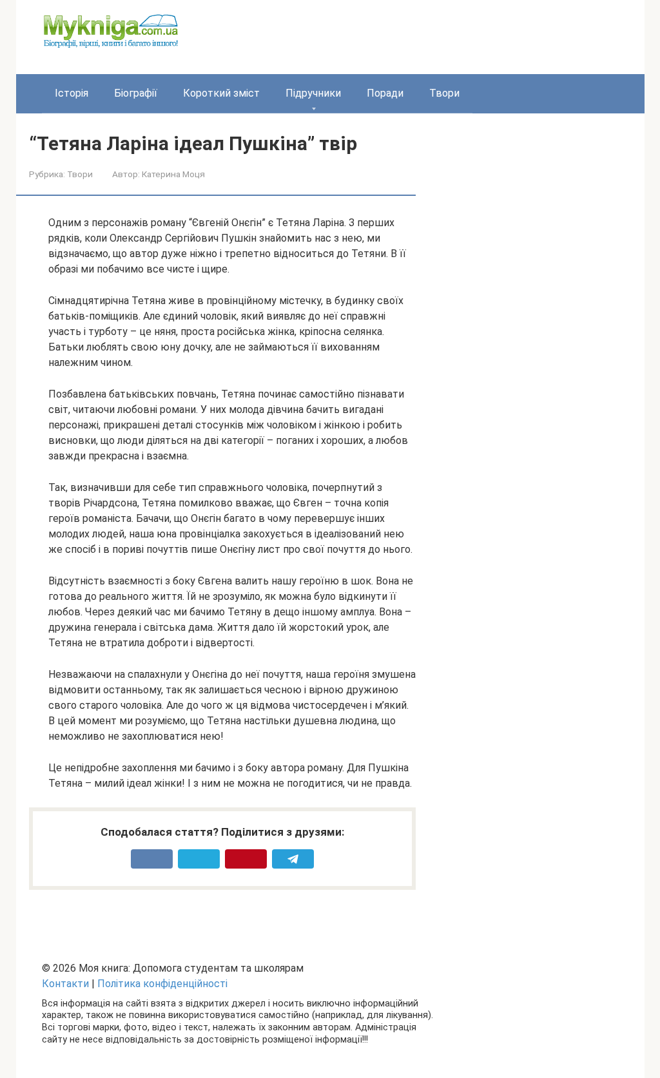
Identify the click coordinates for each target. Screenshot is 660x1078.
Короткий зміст (221, 93)
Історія (71, 93)
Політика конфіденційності (162, 983)
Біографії (135, 93)
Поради (385, 93)
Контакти (65, 983)
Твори (444, 93)
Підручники (313, 93)
